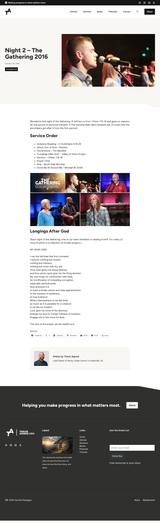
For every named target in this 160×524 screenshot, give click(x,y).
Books (100, 11)
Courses (126, 11)
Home (82, 437)
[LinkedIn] (149, 3)
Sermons (87, 11)
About (149, 11)
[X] (154, 3)
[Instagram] (144, 3)
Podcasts (113, 11)
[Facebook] (140, 3)
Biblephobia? (149, 500)
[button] (137, 11)
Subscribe (117, 456)
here (71, 324)
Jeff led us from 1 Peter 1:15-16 (90, 121)
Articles (73, 11)
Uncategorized (11, 69)
